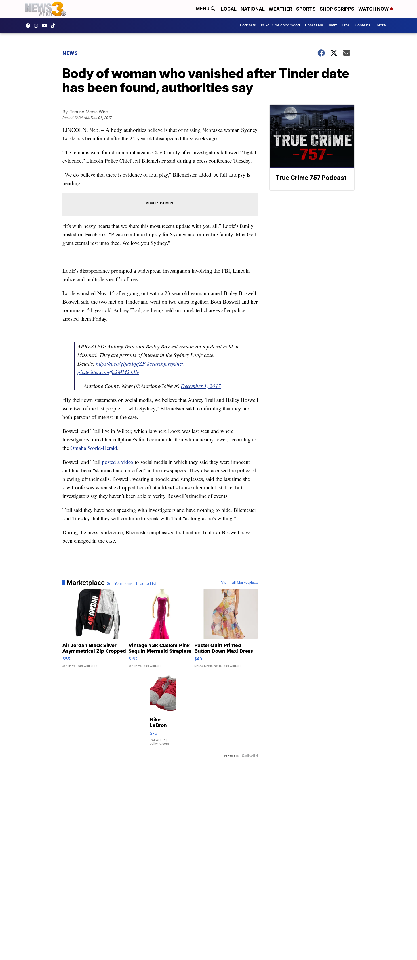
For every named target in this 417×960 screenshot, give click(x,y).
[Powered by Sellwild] (250, 756)
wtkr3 (37, 25)
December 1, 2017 (201, 385)
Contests (362, 25)
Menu (203, 8)
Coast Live (314, 25)
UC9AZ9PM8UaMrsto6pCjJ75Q (46, 25)
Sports (306, 9)
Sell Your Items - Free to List (131, 584)
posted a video (117, 461)
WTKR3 (29, 25)
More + (383, 25)
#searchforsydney (165, 363)
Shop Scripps (337, 9)
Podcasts (248, 25)
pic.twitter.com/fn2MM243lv (108, 371)
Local (229, 9)
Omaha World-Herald (93, 447)
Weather (280, 9)
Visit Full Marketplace (239, 583)
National (253, 9)
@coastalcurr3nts (54, 25)
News (70, 53)
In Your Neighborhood (280, 25)
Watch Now (374, 9)
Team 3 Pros (339, 25)
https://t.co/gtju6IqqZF (121, 363)
